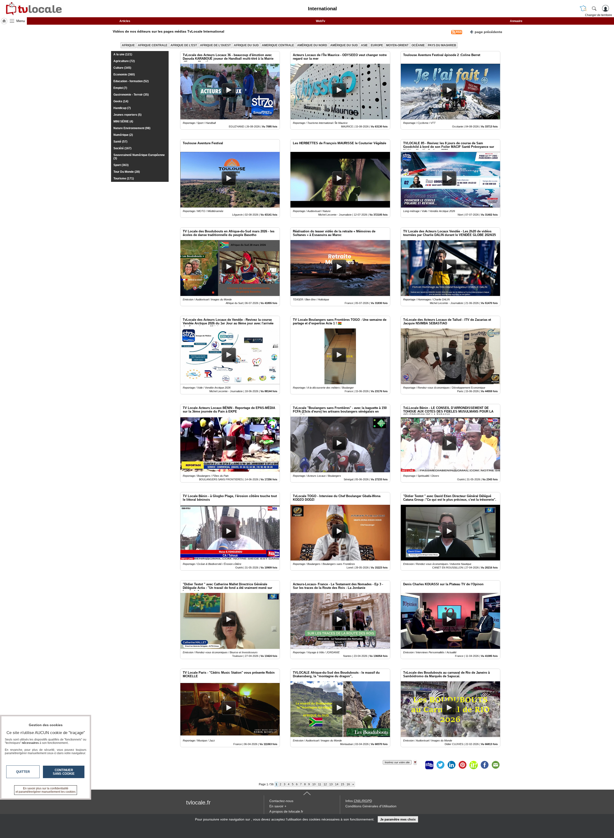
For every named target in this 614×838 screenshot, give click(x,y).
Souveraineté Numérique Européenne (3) (139, 156)
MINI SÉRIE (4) (123, 121)
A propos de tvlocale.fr (286, 811)
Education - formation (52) (131, 81)
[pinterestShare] (462, 765)
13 (331, 784)
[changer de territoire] (583, 8)
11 (319, 784)
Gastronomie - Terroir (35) (131, 94)
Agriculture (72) (124, 61)
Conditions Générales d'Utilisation (370, 806)
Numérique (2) (123, 135)
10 (314, 784)
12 (325, 784)
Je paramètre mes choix (398, 819)
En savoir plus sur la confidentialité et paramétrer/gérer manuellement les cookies (46, 790)
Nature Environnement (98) (131, 128)
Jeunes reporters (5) (127, 114)
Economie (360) (124, 74)
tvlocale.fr (198, 802)
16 (348, 784)
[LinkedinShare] (451, 765)
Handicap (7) (122, 108)
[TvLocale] (33, 8)
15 (342, 784)
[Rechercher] (594, 8)
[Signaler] (418, 765)
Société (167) (122, 148)
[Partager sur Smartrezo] (429, 765)
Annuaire (516, 21)
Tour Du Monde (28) (126, 171)
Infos (358, 801)
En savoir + (277, 806)
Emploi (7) (120, 88)
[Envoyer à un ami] (495, 765)
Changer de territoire (598, 15)
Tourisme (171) (123, 178)
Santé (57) (120, 141)
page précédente (488, 32)
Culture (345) (122, 67)
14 (336, 784)
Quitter (23, 772)
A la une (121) (122, 54)
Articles (124, 21)
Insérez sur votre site (397, 762)
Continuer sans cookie (64, 771)
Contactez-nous (281, 801)
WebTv (320, 21)
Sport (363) (121, 165)
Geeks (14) (120, 101)
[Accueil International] (4, 21)
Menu (20, 21)
